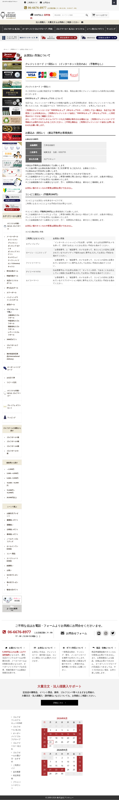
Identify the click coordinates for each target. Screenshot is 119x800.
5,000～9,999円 (12, 478)
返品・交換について (104, 647)
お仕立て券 (11, 377)
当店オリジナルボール (12, 281)
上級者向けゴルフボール (13, 316)
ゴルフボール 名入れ (12, 29)
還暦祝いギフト (12, 520)
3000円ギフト (12, 339)
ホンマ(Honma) (14, 263)
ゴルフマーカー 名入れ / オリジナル (70, 29)
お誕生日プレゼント (12, 514)
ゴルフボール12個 (12, 452)
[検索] (87, 14)
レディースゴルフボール (13, 333)
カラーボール (12, 292)
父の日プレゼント (12, 576)
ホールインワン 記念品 (12, 547)
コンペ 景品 (11, 553)
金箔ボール (11, 304)
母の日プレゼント (12, 583)
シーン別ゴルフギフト (95, 29)
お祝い (9, 570)
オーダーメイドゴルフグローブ (15, 736)
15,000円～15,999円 (11, 491)
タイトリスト (13, 239)
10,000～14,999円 (13, 484)
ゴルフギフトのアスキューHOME (16, 720)
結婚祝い (10, 565)
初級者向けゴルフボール (13, 327)
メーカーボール (12, 236)
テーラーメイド (13, 260)
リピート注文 (12, 382)
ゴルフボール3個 (13, 441)
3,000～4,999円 (12, 473)
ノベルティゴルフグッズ (12, 540)
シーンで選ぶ (12, 507)
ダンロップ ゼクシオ (14, 247)
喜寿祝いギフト (12, 534)
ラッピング (111, 29)
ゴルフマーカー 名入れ (16, 746)
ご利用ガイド (32, 2)
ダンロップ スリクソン (14, 252)
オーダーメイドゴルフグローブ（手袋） (38, 29)
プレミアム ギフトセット (14, 406)
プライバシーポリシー (15, 785)
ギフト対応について (75, 647)
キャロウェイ (13, 257)
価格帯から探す (12, 463)
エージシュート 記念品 (12, 559)
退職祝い (10, 525)
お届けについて (15, 647)
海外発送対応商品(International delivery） (13, 356)
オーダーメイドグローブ (13, 368)
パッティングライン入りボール (12, 298)
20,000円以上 (12, 497)
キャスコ (11, 266)
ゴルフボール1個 (13, 437)
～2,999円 (10, 469)
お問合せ (46, 2)
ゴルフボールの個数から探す (12, 429)
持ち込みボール (12, 288)
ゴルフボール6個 (13, 446)
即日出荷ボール (12, 271)
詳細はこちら (59, 703)
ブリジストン (13, 243)
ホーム (6, 49)
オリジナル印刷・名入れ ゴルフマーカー (14, 393)
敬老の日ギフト (12, 589)
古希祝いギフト (12, 529)
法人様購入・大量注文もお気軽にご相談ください (58, 22)
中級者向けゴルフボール (13, 322)
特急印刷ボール (12, 276)
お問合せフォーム (76, 633)
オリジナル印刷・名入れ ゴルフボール (14, 226)
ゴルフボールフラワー (12, 346)
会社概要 (16, 771)
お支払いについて (45, 647)
